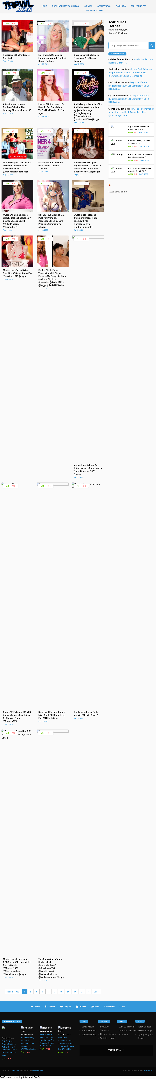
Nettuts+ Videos (108, 1034)
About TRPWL (104, 6)
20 (68, 992)
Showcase (14, 1070)
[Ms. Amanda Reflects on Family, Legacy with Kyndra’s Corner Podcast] (53, 51)
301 (131, 174)
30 (75, 992)
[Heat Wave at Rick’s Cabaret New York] (17, 51)
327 (131, 160)
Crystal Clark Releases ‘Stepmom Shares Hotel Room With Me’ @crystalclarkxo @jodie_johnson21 (130, 72)
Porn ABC (121, 6)
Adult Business (8, 1038)
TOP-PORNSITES (138, 6)
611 (131, 132)
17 (44, 73)
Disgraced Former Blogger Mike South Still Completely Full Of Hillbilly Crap (128, 85)
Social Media (88, 1027)
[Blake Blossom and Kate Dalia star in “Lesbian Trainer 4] (53, 158)
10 (8, 73)
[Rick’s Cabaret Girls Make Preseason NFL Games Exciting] (88, 51)
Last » (96, 992)
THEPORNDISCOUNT (93, 10)
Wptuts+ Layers (107, 1038)
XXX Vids (88, 6)
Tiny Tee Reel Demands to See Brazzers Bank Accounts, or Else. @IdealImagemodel (131, 112)
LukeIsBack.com (127, 1027)
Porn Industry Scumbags (65, 6)
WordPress (37, 1070)
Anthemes (149, 1070)
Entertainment (89, 1030)
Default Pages (144, 1027)
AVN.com (123, 1034)
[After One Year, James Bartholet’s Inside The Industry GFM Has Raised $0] (17, 100)
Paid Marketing (89, 1034)
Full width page (145, 1030)
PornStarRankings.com (130, 1030)
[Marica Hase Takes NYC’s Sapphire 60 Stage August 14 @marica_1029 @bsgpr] (17, 266)
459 (131, 146)
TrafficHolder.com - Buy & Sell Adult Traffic (20, 1077)
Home (44, 6)
